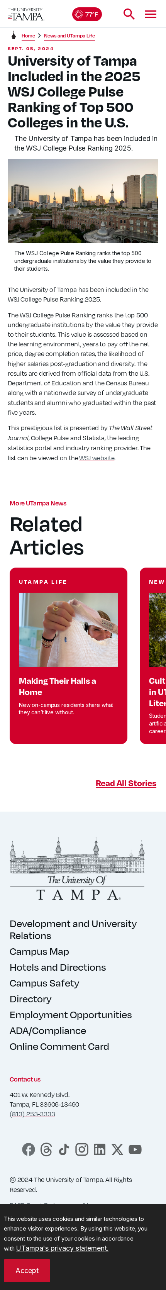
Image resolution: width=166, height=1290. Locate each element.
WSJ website (96, 457)
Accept (27, 1270)
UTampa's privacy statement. (62, 1248)
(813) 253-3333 (32, 1113)
